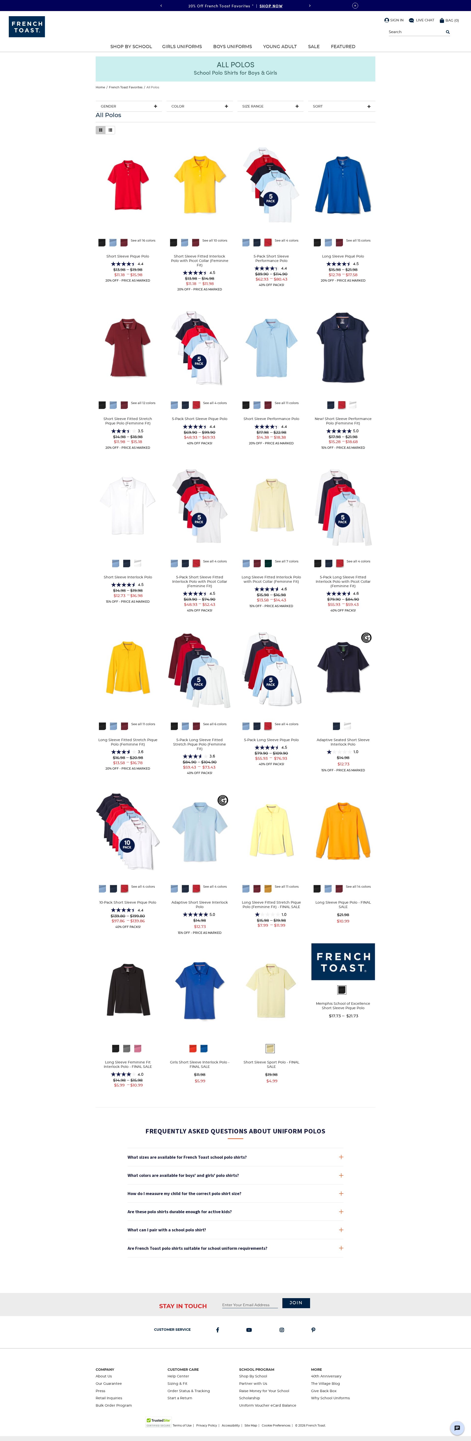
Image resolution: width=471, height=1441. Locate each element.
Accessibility (231, 1425)
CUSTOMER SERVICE (172, 1330)
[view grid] (100, 130)
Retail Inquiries (109, 1398)
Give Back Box (324, 1391)
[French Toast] (27, 26)
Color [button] (177, 106)
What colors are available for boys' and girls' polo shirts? (183, 1175)
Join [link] (296, 1303)
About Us (104, 1376)
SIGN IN (397, 20)
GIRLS (255, 5)
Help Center (178, 1376)
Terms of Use (182, 1425)
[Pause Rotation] (355, 6)
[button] (394, 20)
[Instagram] (283, 1330)
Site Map (251, 1425)
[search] (448, 32)
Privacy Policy (206, 1425)
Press (100, 1391)
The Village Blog (325, 1384)
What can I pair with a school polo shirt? (167, 1230)
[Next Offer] (310, 5)
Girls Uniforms (182, 47)
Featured (343, 47)
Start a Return (180, 1398)
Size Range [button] (252, 106)
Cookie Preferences (276, 1425)
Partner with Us (253, 1384)
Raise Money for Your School (264, 1391)
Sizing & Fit (177, 1384)
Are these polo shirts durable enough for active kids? (180, 1211)
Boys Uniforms (232, 47)
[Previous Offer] (161, 5)
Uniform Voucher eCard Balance (267, 1405)
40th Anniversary (326, 1376)
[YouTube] (250, 1330)
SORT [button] (318, 106)
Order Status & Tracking (189, 1391)
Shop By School (131, 47)
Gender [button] (108, 106)
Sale (314, 47)
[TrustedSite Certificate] (158, 1422)
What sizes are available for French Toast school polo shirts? (187, 1157)
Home (100, 87)
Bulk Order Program (114, 1405)
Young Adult (280, 47)
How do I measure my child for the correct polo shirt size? (184, 1193)
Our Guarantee (109, 1384)
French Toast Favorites (126, 87)
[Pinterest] (314, 1330)
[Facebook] (218, 1330)
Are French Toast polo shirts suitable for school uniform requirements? (197, 1248)
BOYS (272, 5)
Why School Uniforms (330, 1398)
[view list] (110, 130)
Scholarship (249, 1398)
